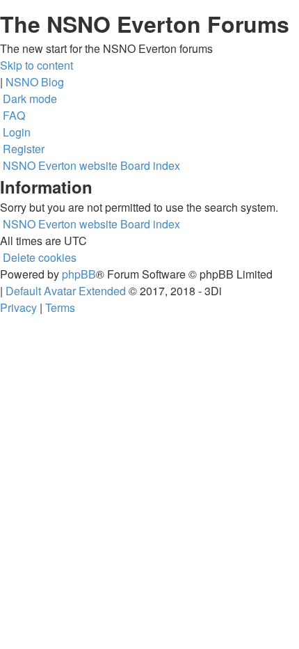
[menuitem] (12, 115)
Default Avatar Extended (66, 291)
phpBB (79, 274)
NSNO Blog (35, 82)
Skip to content (36, 65)
